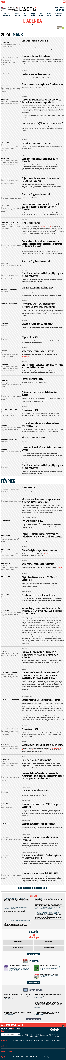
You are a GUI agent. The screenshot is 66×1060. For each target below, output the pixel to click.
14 (36, 888)
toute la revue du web (33, 1019)
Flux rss (63, 10)
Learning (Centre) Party (32, 379)
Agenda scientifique (18, 947)
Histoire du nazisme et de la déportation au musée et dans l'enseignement (41, 501)
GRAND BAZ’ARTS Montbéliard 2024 (37, 287)
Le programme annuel (60, 27)
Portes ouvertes (26, 787)
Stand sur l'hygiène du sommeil (36, 194)
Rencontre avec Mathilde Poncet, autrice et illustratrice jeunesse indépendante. (41, 101)
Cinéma (23, 756)
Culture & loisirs (41, 14)
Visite (37, 852)
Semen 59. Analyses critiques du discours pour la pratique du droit (19, 966)
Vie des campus (49, 14)
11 (30, 888)
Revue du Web (6, 1051)
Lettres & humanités (17, 14)
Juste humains (28, 487)
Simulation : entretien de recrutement (39, 595)
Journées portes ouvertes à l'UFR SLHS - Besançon (40, 839)
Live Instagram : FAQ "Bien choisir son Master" (42, 123)
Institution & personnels (58, 14)
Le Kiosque (5, 1046)
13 (34, 888)
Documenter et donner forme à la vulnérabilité (42, 744)
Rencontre (24, 96)
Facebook (57, 10)
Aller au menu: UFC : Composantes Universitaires (3, 2)
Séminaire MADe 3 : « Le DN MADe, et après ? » (42, 699)
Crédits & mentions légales (43, 1057)
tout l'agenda (33, 954)
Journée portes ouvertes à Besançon (38, 823)
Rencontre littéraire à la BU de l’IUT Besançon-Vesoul (42, 449)
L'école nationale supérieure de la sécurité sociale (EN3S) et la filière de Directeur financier (41, 207)
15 (39, 888)
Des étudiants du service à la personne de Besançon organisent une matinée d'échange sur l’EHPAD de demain (42, 244)
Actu (3, 1057)
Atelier (23, 155)
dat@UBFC (25, 356)
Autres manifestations (48, 947)
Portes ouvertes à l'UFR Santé (35, 790)
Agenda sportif (49, 941)
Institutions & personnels (56, 1035)
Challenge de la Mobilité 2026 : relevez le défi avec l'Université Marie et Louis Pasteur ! (48, 904)
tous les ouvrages (33, 982)
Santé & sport (26, 14)
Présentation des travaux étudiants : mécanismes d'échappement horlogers (39, 305)
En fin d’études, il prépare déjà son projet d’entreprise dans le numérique (47, 1012)
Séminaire (24, 741)
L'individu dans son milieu (40, 750)
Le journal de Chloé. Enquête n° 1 (49, 974)
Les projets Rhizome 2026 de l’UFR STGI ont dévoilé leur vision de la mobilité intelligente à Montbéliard (18, 996)
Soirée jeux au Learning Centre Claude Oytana (42, 84)
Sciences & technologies (6, 14)
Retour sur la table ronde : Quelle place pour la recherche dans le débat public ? (17, 910)
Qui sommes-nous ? (18, 1057)
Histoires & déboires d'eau (33, 437)
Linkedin (60, 10)
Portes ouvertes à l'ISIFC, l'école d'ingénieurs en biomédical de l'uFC (42, 857)
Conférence (24, 175)
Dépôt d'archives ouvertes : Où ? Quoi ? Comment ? (39, 578)
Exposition (24, 219)
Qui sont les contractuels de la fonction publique (39, 393)
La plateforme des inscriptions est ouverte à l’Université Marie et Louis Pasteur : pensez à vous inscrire (17, 901)
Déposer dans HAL (30, 337)
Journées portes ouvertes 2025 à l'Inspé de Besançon (41, 805)
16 (41, 888)
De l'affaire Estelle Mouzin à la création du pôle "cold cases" (40, 425)
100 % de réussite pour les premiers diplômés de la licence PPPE (17, 1012)
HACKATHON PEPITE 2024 (33, 520)
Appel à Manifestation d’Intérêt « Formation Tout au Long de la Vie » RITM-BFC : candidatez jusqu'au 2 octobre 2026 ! (17, 924)
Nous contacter (30, 1057)
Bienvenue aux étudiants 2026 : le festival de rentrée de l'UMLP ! (48, 900)
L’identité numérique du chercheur (37, 143)
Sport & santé (31, 1035)
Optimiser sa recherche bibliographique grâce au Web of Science (42, 275)
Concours (28, 517)
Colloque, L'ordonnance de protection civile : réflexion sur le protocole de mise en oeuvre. (42, 535)
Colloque (24, 669)
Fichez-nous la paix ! (46, 226)
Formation (24, 71)
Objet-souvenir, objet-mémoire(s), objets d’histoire (40, 160)
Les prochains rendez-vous (58, 27)
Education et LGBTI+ (31, 410)
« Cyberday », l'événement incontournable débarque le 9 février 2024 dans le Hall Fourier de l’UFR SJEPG (43, 611)
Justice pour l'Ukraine (32, 223)
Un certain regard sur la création (36, 760)
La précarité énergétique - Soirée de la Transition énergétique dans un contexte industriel (40, 655)
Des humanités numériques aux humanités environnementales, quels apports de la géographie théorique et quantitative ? (41, 675)
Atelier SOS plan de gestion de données (39, 550)
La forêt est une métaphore (48, 966)
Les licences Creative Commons (36, 74)
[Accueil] (33, 9)
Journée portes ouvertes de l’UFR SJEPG (40, 873)
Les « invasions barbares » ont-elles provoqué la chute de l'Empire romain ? (42, 366)
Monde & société (33, 14)
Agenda (4, 1040)
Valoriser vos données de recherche (38, 351)
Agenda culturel (18, 941)
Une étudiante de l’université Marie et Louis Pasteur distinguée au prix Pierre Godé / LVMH (48, 995)
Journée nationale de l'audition (36, 56)
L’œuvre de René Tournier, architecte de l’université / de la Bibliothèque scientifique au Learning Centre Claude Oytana (43, 776)
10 (28, 888)
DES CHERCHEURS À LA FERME (35, 40)
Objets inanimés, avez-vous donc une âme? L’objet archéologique (41, 180)
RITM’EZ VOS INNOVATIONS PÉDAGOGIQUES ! (47, 910)
